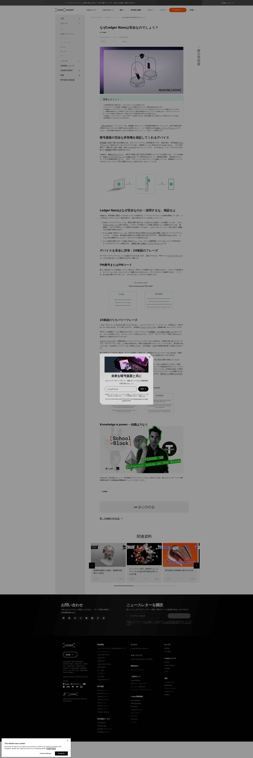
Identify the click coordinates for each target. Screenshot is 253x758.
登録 (142, 389)
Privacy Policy (138, 399)
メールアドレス (112, 389)
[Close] (67, 740)
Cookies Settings (45, 753)
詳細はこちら (142, 396)
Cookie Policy (51, 748)
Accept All (61, 753)
